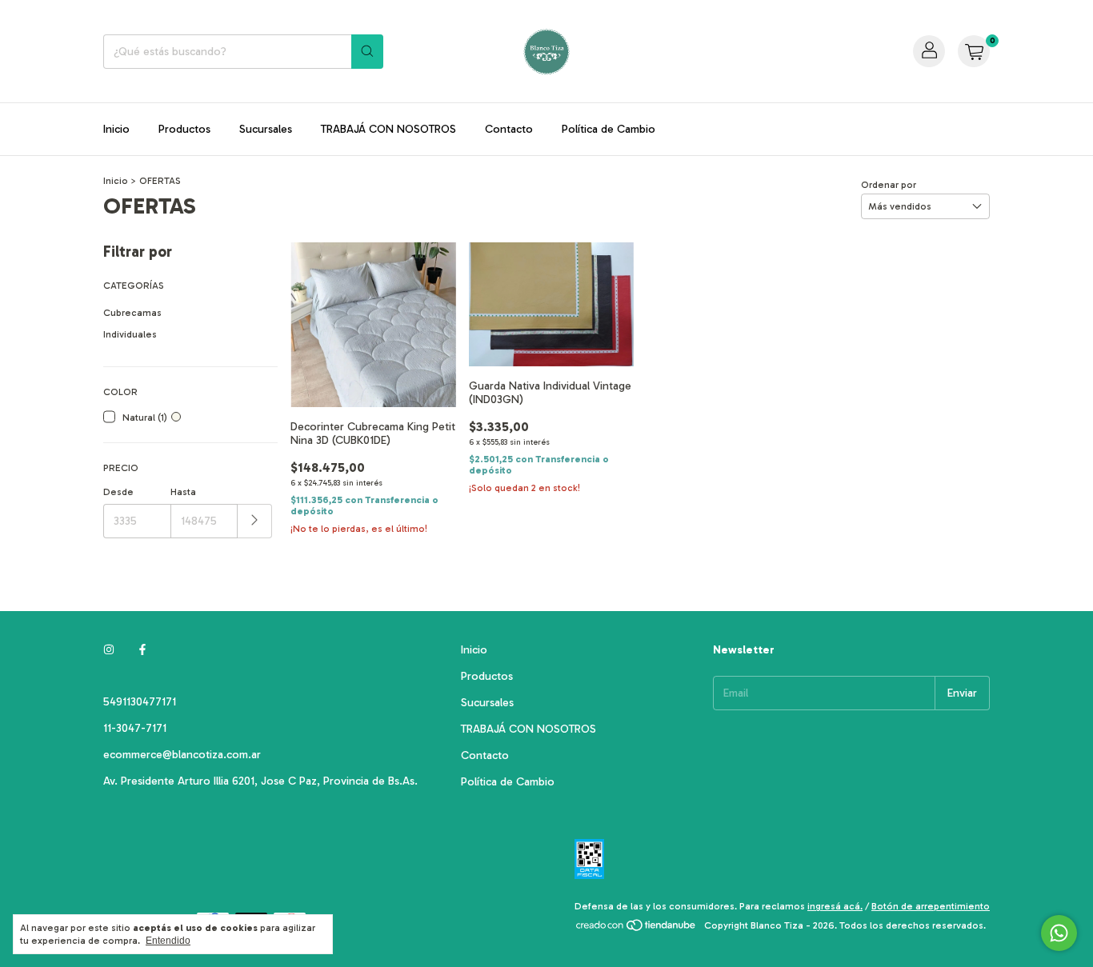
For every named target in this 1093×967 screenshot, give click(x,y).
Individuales (130, 334)
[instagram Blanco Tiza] (108, 650)
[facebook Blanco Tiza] (142, 650)
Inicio (116, 129)
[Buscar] (367, 51)
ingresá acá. (835, 906)
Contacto (509, 129)
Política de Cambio (608, 129)
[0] (974, 51)
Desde (118, 491)
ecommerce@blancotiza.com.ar (182, 754)
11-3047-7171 (134, 728)
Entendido (168, 940)
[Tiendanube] (637, 929)
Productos (184, 129)
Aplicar (255, 521)
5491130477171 (139, 702)
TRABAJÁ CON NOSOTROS (388, 129)
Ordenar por (888, 184)
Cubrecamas (132, 312)
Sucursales (265, 129)
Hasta (183, 491)
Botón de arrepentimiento (930, 906)
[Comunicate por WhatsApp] (1059, 933)
